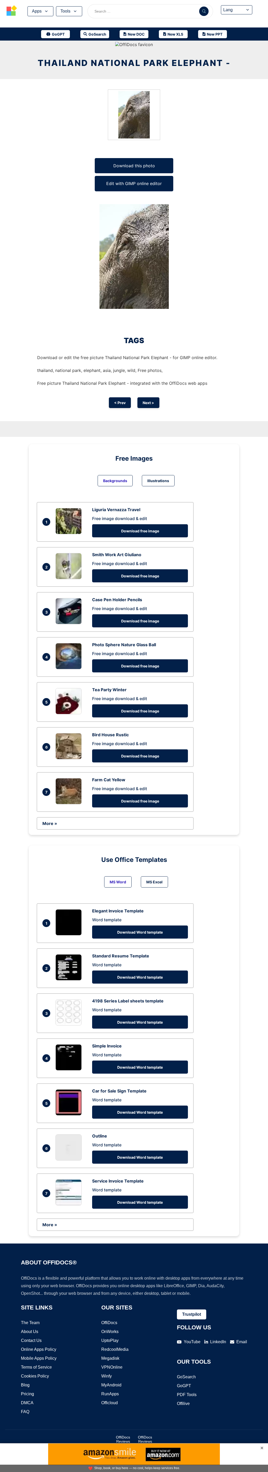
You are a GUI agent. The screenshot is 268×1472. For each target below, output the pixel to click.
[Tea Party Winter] (70, 712)
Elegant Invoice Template (118, 910)
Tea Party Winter (109, 689)
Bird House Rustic (110, 734)
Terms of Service (36, 1367)
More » (49, 823)
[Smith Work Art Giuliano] (70, 577)
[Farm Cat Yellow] (70, 802)
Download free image (140, 531)
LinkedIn (218, 1342)
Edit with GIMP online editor (134, 183)
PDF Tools (187, 1394)
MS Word (118, 882)
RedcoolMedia (115, 1349)
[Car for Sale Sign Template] (70, 1114)
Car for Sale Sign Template (119, 1091)
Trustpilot (191, 1314)
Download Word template (140, 932)
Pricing (27, 1394)
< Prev (120, 402)
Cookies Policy (35, 1376)
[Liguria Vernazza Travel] (70, 532)
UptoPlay (110, 1340)
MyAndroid (111, 1385)
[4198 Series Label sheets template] (70, 1024)
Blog (25, 1385)
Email (241, 1342)
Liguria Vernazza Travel (116, 509)
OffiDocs (109, 1322)
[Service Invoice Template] (70, 1204)
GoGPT (184, 1386)
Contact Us (31, 1340)
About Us (29, 1331)
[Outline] (70, 1159)
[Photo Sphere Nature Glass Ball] (70, 667)
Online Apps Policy (38, 1349)
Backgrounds (115, 480)
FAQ (25, 1411)
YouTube (192, 1342)
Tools (65, 11)
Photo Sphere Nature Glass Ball (124, 644)
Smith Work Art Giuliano (116, 554)
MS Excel (154, 882)
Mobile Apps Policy (39, 1358)
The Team (30, 1322)
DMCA (27, 1403)
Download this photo (134, 165)
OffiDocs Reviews (123, 1439)
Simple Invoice (107, 1046)
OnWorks (110, 1331)
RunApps (110, 1394)
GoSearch (186, 1377)
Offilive (183, 1403)
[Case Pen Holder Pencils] (70, 622)
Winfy (106, 1376)
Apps (37, 11)
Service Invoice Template (118, 1181)
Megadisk (110, 1358)
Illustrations (158, 480)
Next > (148, 402)
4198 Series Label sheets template (128, 1000)
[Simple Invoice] (70, 1069)
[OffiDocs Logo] (12, 11)
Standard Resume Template (120, 955)
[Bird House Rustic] (70, 757)
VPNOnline (111, 1367)
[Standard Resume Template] (70, 979)
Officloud (109, 1403)
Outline (99, 1136)
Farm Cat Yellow (108, 779)
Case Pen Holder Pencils (117, 599)
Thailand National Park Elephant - (134, 63)
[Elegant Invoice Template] (70, 933)
